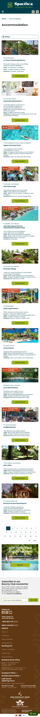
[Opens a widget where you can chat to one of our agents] (33, 713)
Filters (7, 37)
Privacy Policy (6, 653)
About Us (4, 632)
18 (20, 536)
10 (16, 532)
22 (29, 540)
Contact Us (5, 636)
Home (4, 19)
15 (5, 536)
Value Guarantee (7, 639)
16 (10, 536)
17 (15, 536)
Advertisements (7, 643)
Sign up (20, 565)
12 (25, 532)
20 (30, 536)
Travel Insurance (7, 657)
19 (25, 536)
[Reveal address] (17, 673)
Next (35, 540)
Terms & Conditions (14, 593)
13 (30, 532)
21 (35, 536)
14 (35, 532)
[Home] (18, 14)
